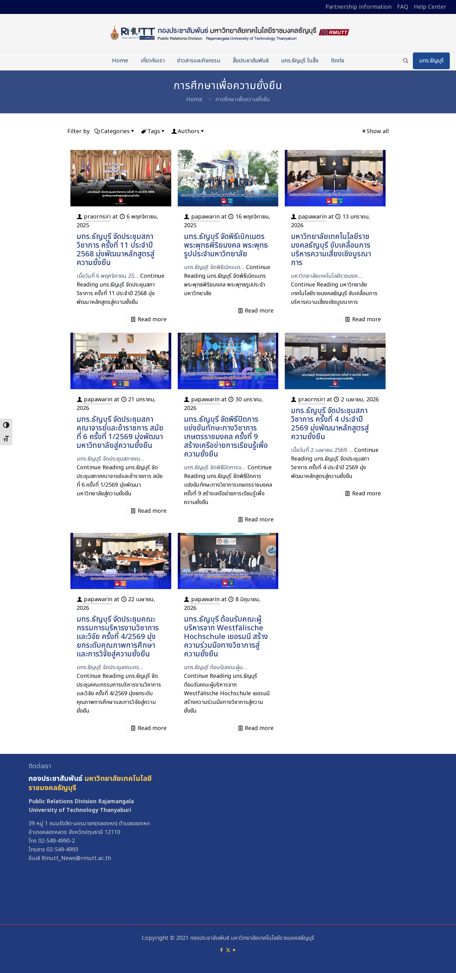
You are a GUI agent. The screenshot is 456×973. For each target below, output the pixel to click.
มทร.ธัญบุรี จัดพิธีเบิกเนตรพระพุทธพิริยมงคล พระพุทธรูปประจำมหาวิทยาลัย (226, 245)
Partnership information (358, 7)
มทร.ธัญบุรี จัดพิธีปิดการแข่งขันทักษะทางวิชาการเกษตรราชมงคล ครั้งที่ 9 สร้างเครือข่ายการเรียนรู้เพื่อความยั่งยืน (226, 437)
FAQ (402, 7)
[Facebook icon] (221, 950)
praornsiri (97, 217)
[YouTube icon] (234, 950)
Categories (115, 131)
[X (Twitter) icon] (228, 950)
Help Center (430, 7)
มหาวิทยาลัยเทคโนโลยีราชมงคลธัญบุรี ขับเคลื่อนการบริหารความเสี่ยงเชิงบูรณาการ (331, 249)
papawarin (205, 217)
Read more (152, 319)
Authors (188, 131)
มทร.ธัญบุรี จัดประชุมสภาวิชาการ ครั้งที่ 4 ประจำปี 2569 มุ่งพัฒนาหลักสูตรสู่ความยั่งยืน (330, 424)
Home (194, 99)
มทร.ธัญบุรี (431, 60)
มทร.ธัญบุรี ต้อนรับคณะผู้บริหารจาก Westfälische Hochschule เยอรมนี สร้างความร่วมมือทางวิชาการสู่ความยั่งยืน (226, 637)
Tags (153, 131)
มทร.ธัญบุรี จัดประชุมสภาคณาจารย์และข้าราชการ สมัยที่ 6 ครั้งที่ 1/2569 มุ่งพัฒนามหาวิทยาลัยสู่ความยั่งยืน (120, 432)
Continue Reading (120, 289)
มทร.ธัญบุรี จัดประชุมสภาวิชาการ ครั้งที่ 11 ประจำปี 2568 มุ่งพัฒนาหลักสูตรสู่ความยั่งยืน (115, 249)
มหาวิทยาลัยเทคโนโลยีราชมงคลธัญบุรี (90, 783)
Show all (378, 131)
